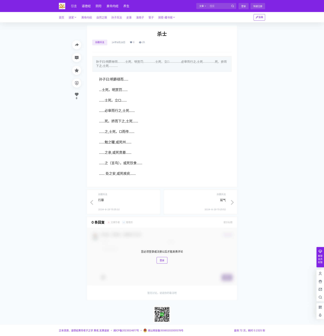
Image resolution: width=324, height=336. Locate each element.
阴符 (99, 6)
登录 (243, 6)
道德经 (86, 6)
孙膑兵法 (99, 42)
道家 (71, 17)
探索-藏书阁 (165, 17)
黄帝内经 (112, 6)
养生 (126, 6)
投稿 (261, 17)
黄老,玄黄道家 (101, 330)
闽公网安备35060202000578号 (165, 330)
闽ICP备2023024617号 (126, 330)
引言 (74, 6)
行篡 (101, 200)
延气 (223, 200)
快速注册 (257, 6)
